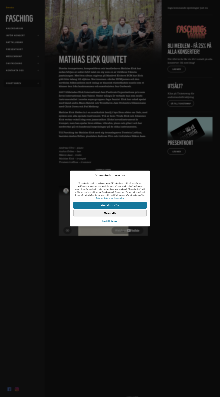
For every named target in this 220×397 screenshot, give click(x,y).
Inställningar (110, 221)
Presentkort (14, 49)
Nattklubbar (14, 42)
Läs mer (176, 69)
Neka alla (110, 213)
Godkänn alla (110, 205)
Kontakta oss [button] (15, 71)
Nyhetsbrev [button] (13, 84)
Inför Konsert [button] (15, 36)
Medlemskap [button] (14, 57)
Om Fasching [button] (14, 64)
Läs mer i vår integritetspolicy (110, 198)
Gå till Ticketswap (181, 103)
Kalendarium (14, 28)
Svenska (10, 7)
